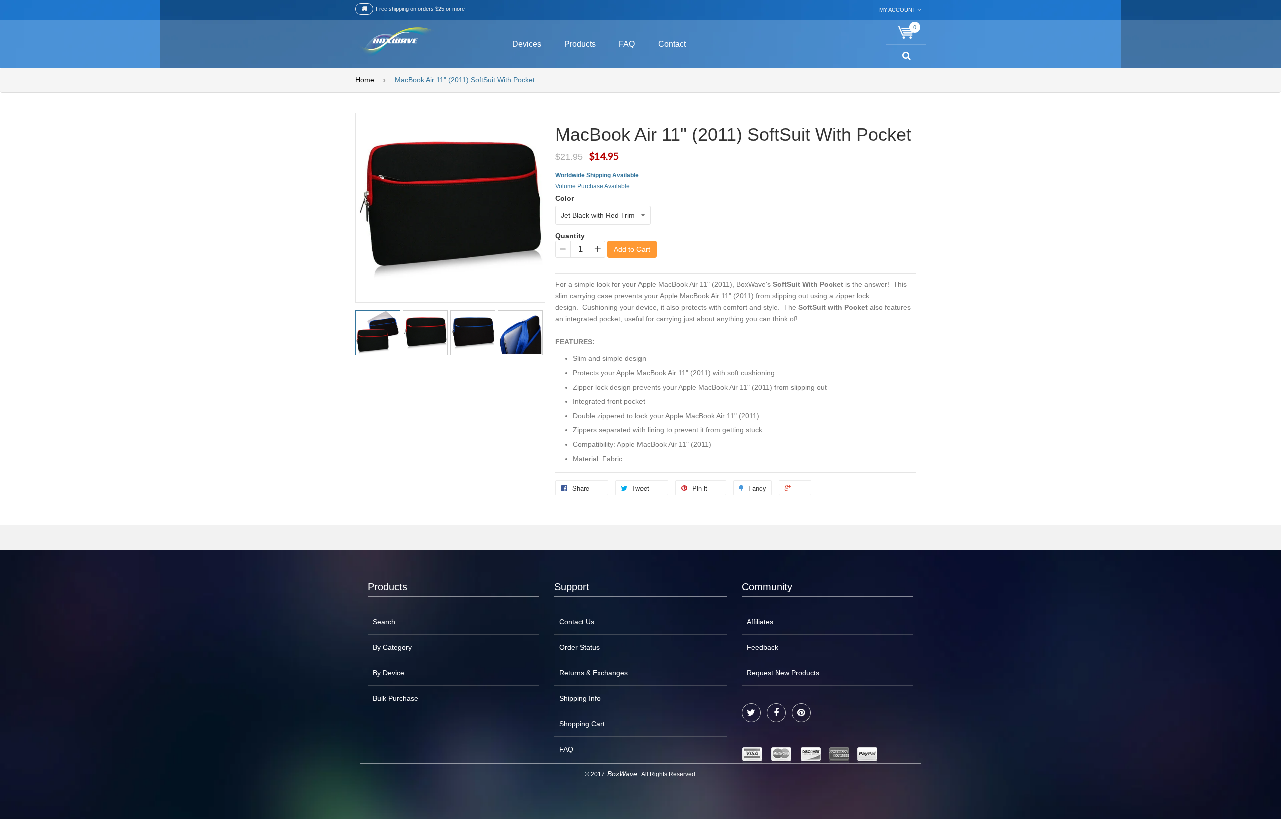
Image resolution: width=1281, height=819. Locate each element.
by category (392, 647)
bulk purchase (395, 698)
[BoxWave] (395, 42)
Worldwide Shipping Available (597, 175)
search (384, 622)
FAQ (566, 749)
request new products (783, 673)
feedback (762, 647)
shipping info (580, 698)
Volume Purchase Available (592, 186)
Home (364, 80)
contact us (576, 622)
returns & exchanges (593, 673)
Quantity (570, 236)
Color (564, 198)
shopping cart (582, 724)
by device (388, 673)
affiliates (760, 622)
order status (579, 647)
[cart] (906, 32)
